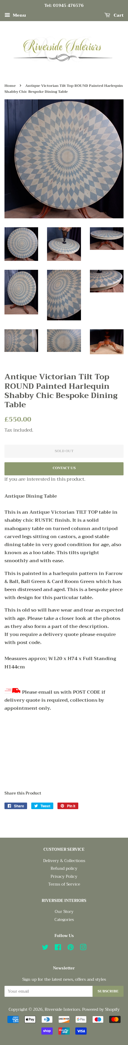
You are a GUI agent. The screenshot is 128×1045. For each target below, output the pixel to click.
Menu (19, 15)
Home (10, 86)
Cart (118, 15)
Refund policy (64, 868)
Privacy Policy (64, 876)
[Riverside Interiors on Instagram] (83, 948)
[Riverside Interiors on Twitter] (45, 948)
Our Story (64, 911)
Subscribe (108, 991)
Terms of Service (64, 884)
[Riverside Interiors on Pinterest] (70, 948)
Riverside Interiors (62, 1009)
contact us (64, 468)
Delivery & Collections (64, 860)
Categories (64, 919)
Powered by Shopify (101, 1009)
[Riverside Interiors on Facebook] (57, 948)
